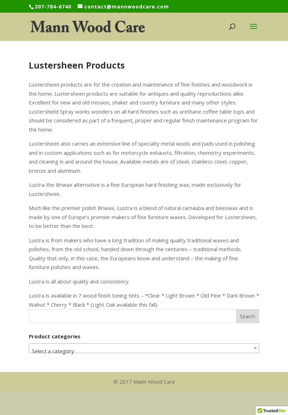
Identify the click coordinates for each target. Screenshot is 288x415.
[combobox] (144, 348)
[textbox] (144, 351)
